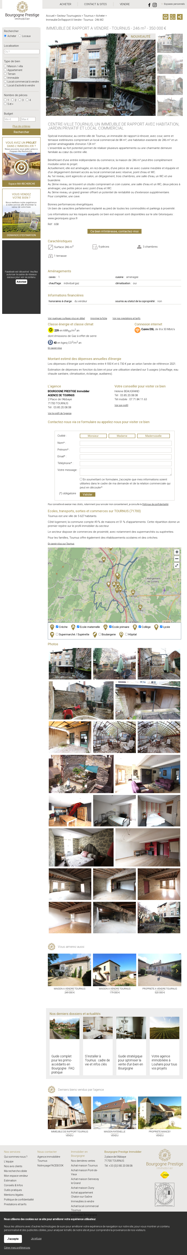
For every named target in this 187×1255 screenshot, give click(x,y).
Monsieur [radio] (93, 435)
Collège (146, 627)
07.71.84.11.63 (138, 399)
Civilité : (62, 435)
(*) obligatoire (67, 493)
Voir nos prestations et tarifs (126, 318)
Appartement (14, 70)
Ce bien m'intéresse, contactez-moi (114, 231)
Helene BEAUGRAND (127, 391)
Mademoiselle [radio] (153, 435)
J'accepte (13, 1238)
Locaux (26, 36)
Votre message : (68, 470)
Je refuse (36, 1238)
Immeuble (13, 77)
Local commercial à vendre (23, 81)
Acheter (11, 36)
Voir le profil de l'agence (59, 413)
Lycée (166, 627)
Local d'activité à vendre (21, 85)
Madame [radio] (122, 435)
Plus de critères (21, 126)
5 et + (10, 103)
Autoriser (21, 281)
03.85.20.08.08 (62, 407)
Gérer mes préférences (17, 1247)
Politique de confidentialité (155, 504)
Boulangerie (108, 634)
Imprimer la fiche (98, 318)
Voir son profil (121, 405)
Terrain (11, 73)
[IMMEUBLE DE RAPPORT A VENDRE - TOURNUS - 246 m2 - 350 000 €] (170, 43)
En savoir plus (55, 348)
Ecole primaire (120, 627)
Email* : (62, 456)
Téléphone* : (65, 463)
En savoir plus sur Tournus (61, 543)
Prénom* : (64, 449)
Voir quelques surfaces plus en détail (66, 318)
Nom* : (62, 443)
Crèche (63, 627)
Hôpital (132, 634)
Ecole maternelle (89, 627)
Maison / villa (15, 66)
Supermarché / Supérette (73, 634)
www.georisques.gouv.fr (63, 218)
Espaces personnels (174, 4)
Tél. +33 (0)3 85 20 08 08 (118, 1165)
